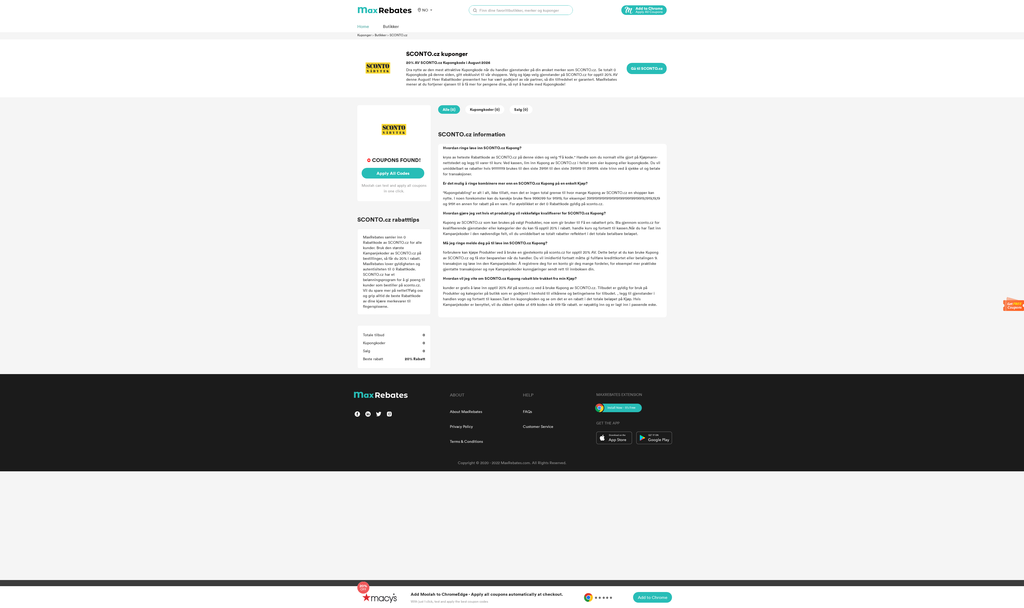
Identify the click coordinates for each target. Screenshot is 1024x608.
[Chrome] (644, 10)
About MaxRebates (466, 411)
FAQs (527, 411)
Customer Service (538, 426)
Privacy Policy (461, 426)
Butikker (380, 35)
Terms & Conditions (466, 441)
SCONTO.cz (398, 35)
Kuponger (364, 35)
